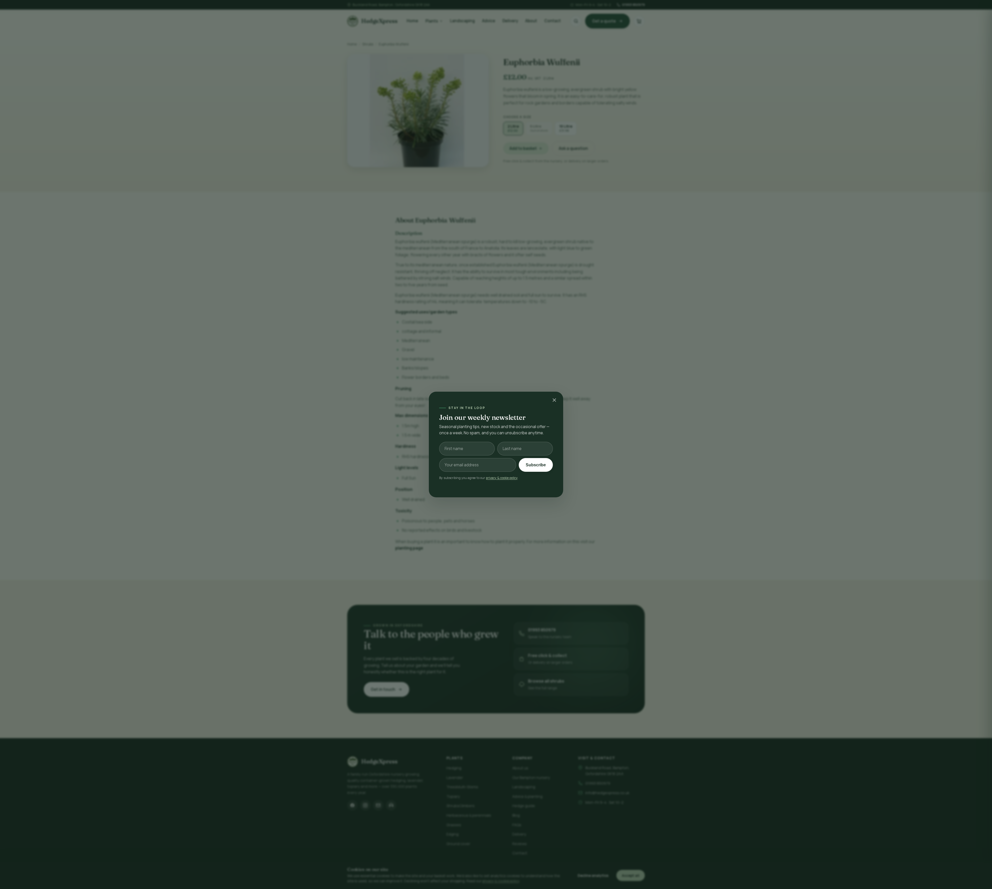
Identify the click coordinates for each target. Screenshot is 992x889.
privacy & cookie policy (501, 478)
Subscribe (536, 465)
